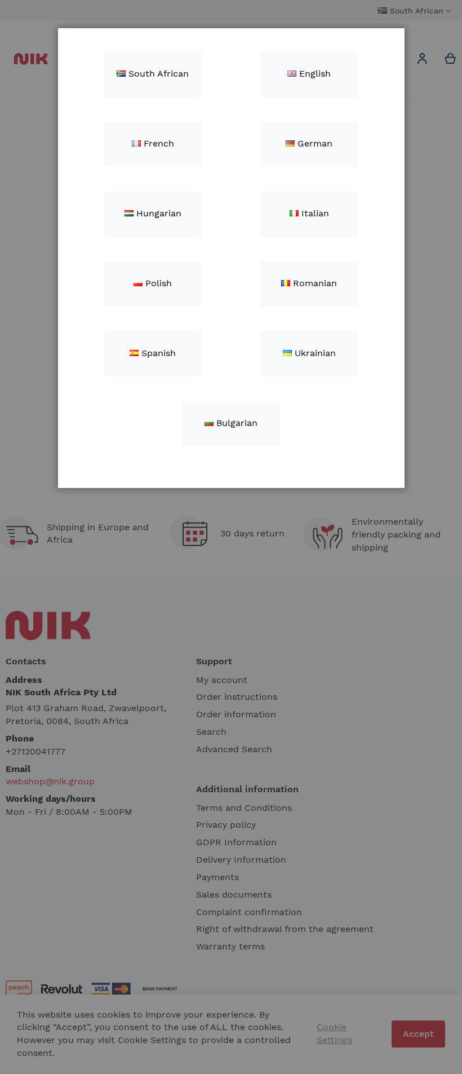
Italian (314, 213)
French (157, 143)
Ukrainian (314, 353)
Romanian (313, 283)
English (313, 73)
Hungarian (157, 213)
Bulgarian (235, 423)
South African (157, 73)
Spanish (157, 353)
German (313, 143)
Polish (157, 283)
